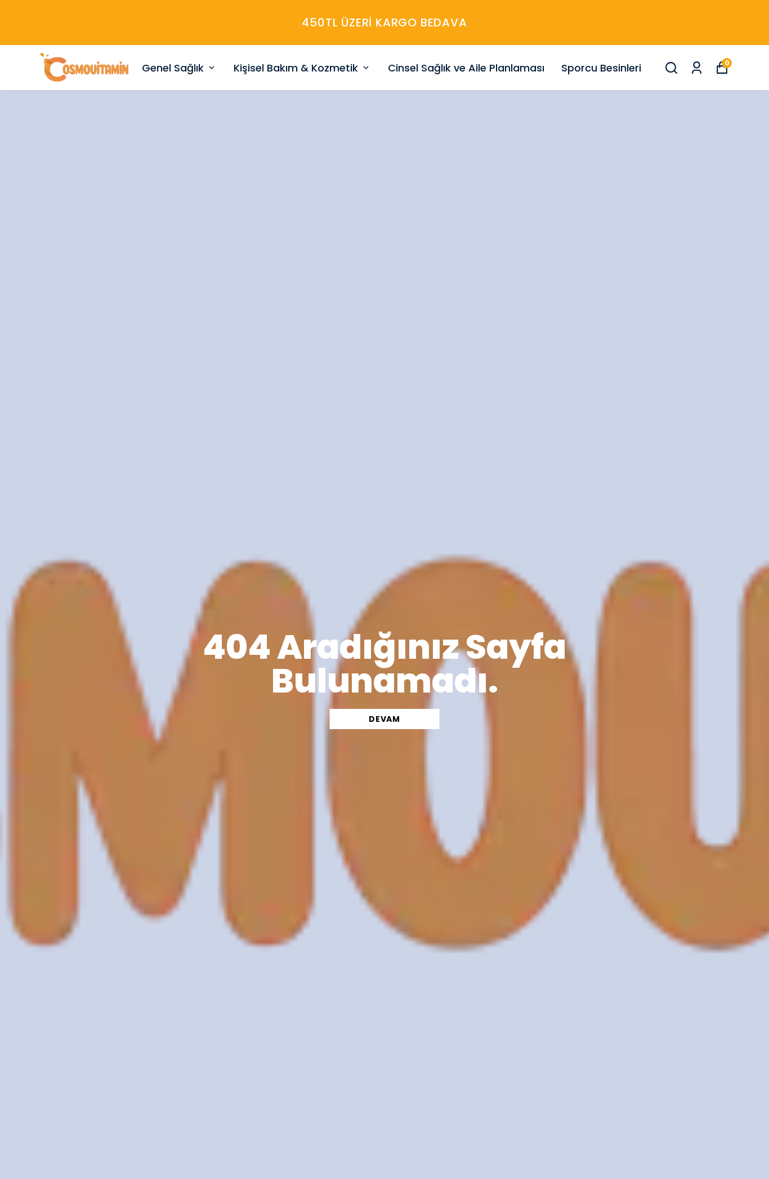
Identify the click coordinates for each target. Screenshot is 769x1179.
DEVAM (384, 719)
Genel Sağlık (173, 68)
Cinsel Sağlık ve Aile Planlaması (466, 68)
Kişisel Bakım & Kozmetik (296, 68)
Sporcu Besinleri (601, 68)
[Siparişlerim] (697, 68)
